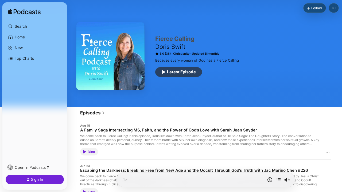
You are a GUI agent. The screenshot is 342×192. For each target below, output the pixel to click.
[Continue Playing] (278, 179)
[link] (92, 113)
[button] (35, 26)
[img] (24, 12)
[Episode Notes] (270, 179)
